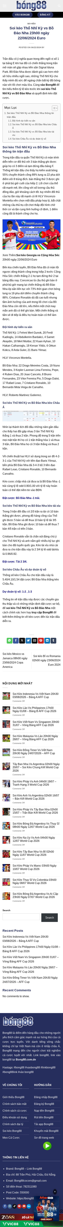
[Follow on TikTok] (14, 1206)
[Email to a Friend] (34, 641)
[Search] (59, 6)
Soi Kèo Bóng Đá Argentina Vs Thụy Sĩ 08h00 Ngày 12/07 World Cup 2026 (36, 825)
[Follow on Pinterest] (19, 1206)
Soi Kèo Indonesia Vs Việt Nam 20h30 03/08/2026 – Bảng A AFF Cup (35, 695)
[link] (46, 1209)
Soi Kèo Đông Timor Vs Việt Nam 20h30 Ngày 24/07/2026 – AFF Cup (34, 752)
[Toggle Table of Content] (53, 108)
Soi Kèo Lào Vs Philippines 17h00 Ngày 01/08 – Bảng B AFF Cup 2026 (34, 709)
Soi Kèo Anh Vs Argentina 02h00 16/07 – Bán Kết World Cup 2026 (36, 797)
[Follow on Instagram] (10, 1206)
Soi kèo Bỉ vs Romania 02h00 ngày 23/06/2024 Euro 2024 (46, 660)
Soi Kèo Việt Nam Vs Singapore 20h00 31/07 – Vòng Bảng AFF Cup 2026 (36, 723)
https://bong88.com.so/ (30, 1198)
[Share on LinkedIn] (47, 641)
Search (6, 910)
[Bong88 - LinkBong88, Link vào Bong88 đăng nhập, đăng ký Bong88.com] (31, 6)
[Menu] (5, 6)
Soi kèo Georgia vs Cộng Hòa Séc (37, 255)
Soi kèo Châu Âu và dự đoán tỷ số (29, 139)
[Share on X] (22, 641)
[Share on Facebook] (16, 641)
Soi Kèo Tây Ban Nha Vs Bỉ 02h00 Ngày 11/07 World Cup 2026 (33, 853)
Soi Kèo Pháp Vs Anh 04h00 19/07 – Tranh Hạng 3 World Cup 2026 (34, 783)
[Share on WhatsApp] (9, 641)
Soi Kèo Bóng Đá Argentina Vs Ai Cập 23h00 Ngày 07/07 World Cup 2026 (35, 895)
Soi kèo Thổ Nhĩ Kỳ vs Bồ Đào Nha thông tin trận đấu (30, 115)
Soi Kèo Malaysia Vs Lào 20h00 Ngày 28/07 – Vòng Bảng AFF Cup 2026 (35, 738)
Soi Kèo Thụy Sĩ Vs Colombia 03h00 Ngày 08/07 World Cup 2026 (34, 881)
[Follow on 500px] (29, 1206)
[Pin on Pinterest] (41, 641)
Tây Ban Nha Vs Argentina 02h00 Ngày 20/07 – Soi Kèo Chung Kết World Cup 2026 (36, 767)
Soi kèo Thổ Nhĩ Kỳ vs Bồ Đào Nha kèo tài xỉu (33, 133)
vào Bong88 (48, 84)
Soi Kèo (31, 24)
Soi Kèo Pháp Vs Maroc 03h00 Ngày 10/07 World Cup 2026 (34, 867)
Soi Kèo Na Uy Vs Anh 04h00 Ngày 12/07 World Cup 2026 (34, 839)
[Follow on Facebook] (5, 1206)
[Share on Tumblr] (53, 641)
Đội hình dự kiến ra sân (23, 120)
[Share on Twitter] (28, 641)
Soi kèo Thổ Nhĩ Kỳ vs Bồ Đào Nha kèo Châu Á (34, 126)
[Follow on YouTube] (24, 1206)
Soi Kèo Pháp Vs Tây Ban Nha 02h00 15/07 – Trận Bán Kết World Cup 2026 (35, 811)
